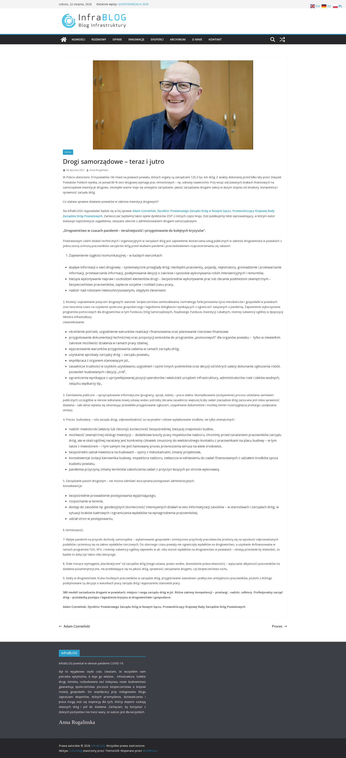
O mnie (197, 39)
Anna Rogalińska (99, 170)
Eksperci (157, 39)
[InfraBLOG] (63, 39)
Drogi (67, 152)
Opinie (117, 39)
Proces (277, 626)
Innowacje (136, 39)
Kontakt (215, 39)
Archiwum (178, 39)
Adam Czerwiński (77, 626)
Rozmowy (99, 39)
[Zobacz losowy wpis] (282, 39)
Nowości (78, 39)
